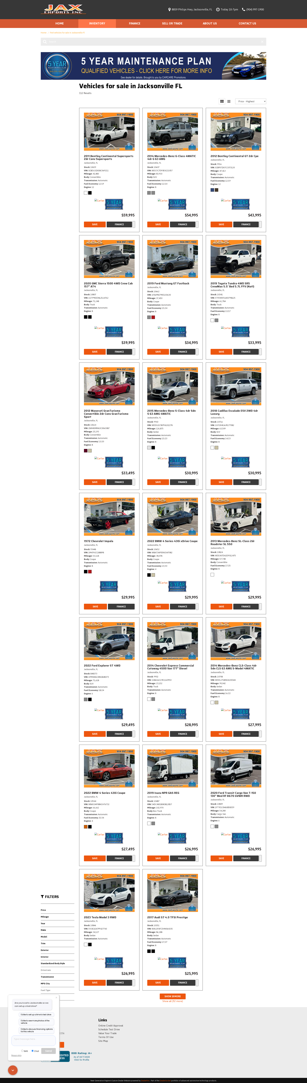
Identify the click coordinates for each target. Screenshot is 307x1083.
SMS (26, 1051)
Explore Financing (134, 224)
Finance (134, 23)
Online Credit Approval (110, 1025)
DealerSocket (165, 1081)
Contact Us (247, 23)
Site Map (103, 1041)
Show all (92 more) (172, 1001)
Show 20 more (173, 996)
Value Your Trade (107, 1033)
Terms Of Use (106, 1037)
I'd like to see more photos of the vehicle (35, 1022)
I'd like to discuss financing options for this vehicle (37, 1030)
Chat (36, 1051)
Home (59, 23)
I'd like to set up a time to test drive (36, 1014)
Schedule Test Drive (109, 1029)
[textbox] (33, 1040)
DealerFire (145, 1081)
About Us (210, 23)
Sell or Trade (172, 23)
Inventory (97, 23)
